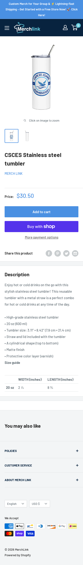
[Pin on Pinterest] (57, 253)
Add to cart (41, 211)
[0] (74, 27)
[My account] (65, 27)
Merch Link (14, 173)
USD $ (36, 504)
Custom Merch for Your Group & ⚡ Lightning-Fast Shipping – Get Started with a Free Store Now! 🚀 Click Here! (42, 9)
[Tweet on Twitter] (66, 253)
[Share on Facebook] (49, 253)
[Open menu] (7, 28)
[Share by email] (75, 253)
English (12, 504)
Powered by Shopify (18, 555)
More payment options (41, 237)
